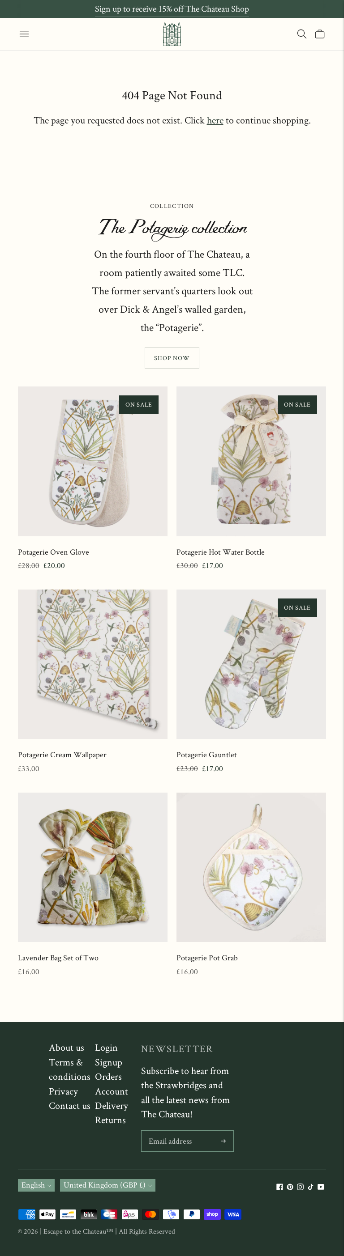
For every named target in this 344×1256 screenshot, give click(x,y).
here (215, 120)
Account (111, 1091)
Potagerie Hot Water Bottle (220, 552)
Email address (170, 1132)
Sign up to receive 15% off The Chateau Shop (172, 8)
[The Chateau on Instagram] (300, 1187)
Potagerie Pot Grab (207, 957)
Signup (108, 1062)
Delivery (111, 1105)
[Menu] (24, 34)
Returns (110, 1119)
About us (66, 1047)
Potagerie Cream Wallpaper (62, 754)
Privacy (63, 1091)
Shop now (172, 358)
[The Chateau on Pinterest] (290, 1187)
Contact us (69, 1105)
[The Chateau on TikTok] (310, 1187)
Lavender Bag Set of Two (58, 957)
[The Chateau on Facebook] (279, 1187)
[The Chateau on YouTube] (321, 1187)
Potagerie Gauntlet (206, 754)
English (33, 1185)
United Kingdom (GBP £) (105, 1185)
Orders (108, 1076)
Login (106, 1047)
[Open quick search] (302, 34)
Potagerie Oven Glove (53, 552)
